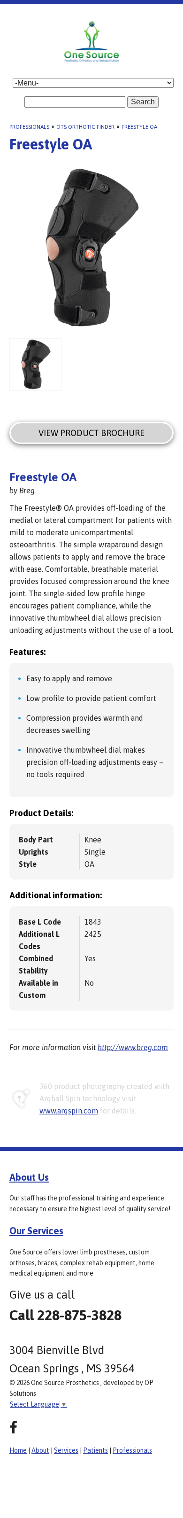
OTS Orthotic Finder (85, 127)
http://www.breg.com (133, 1047)
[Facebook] (13, 1428)
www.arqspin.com (68, 1110)
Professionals (29, 127)
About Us (29, 1177)
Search (143, 102)
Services (66, 1450)
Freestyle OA (139, 127)
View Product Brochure (91, 433)
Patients (95, 1450)
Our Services (36, 1230)
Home (18, 1450)
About (40, 1450)
